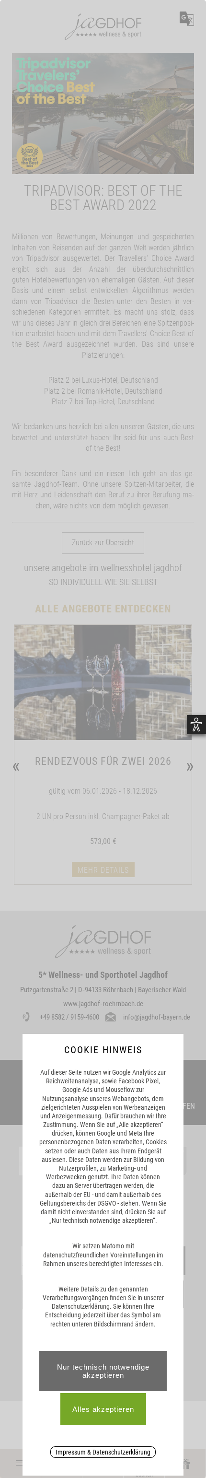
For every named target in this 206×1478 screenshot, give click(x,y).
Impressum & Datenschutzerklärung (103, 1452)
